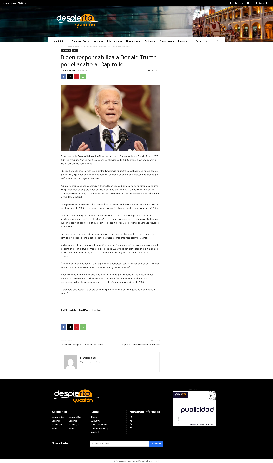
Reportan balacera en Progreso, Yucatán (141, 344)
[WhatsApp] (83, 76)
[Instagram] (236, 3)
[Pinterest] (76, 76)
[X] (242, 3)
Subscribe (156, 443)
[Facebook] (231, 3)
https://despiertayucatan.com (91, 362)
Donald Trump (85, 310)
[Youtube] (248, 3)
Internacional (73, 46)
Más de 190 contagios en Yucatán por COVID (82, 344)
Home (63, 46)
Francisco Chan (69, 70)
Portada (75, 50)
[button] (217, 41)
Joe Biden (97, 310)
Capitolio (72, 310)
